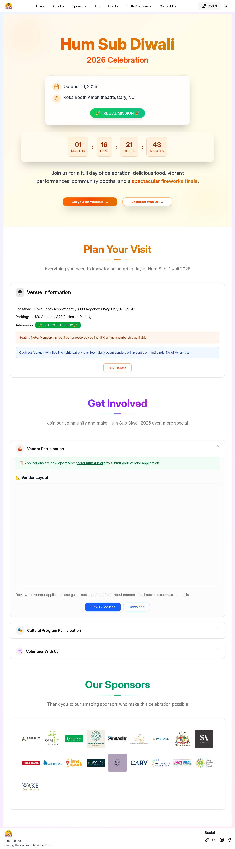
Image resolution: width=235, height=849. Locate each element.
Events (113, 6)
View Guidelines (102, 607)
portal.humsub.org (91, 463)
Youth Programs (137, 6)
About (56, 6)
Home (40, 6)
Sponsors (79, 6)
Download (137, 607)
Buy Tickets (117, 368)
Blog (97, 6)
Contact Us (168, 6)
